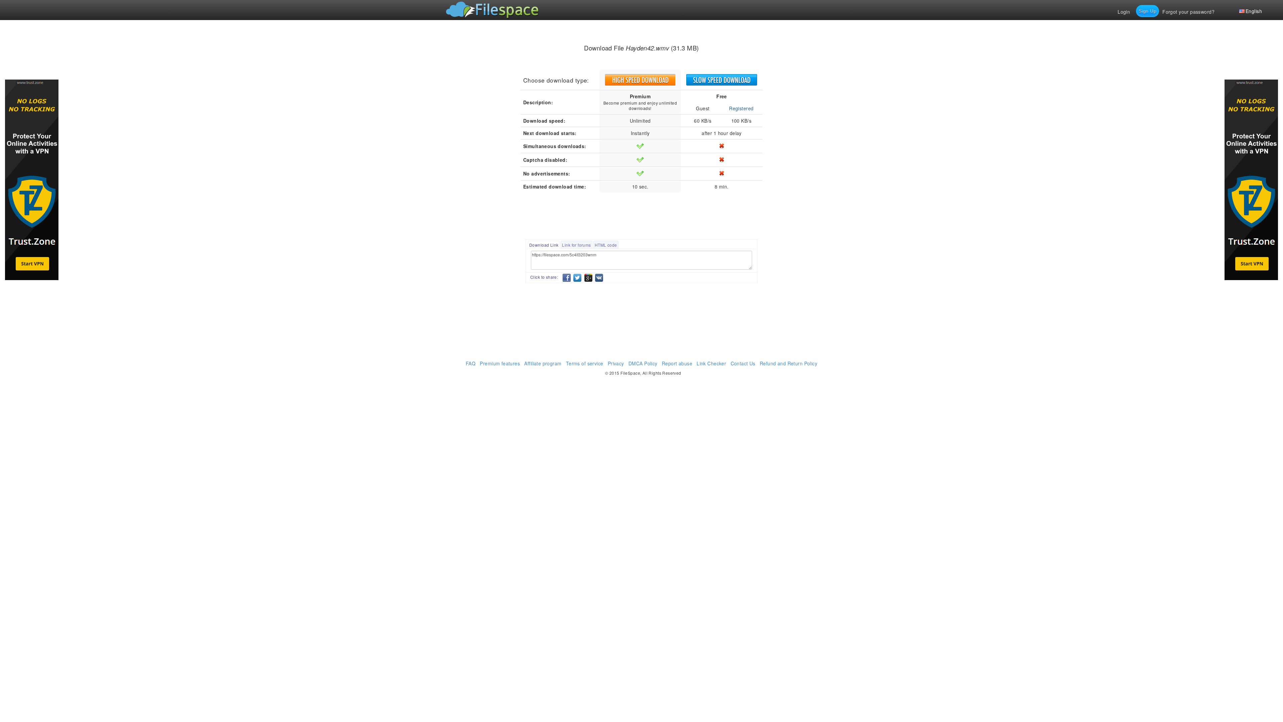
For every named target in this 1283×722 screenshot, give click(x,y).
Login (1124, 11)
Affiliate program (542, 363)
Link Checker (711, 363)
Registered (741, 108)
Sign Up (1147, 11)
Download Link (543, 245)
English (1254, 11)
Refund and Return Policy (788, 363)
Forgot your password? (1188, 11)
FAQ (470, 363)
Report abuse (677, 363)
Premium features (500, 363)
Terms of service (584, 363)
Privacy (616, 363)
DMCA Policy (643, 363)
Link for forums (576, 245)
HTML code (606, 245)
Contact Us (743, 363)
